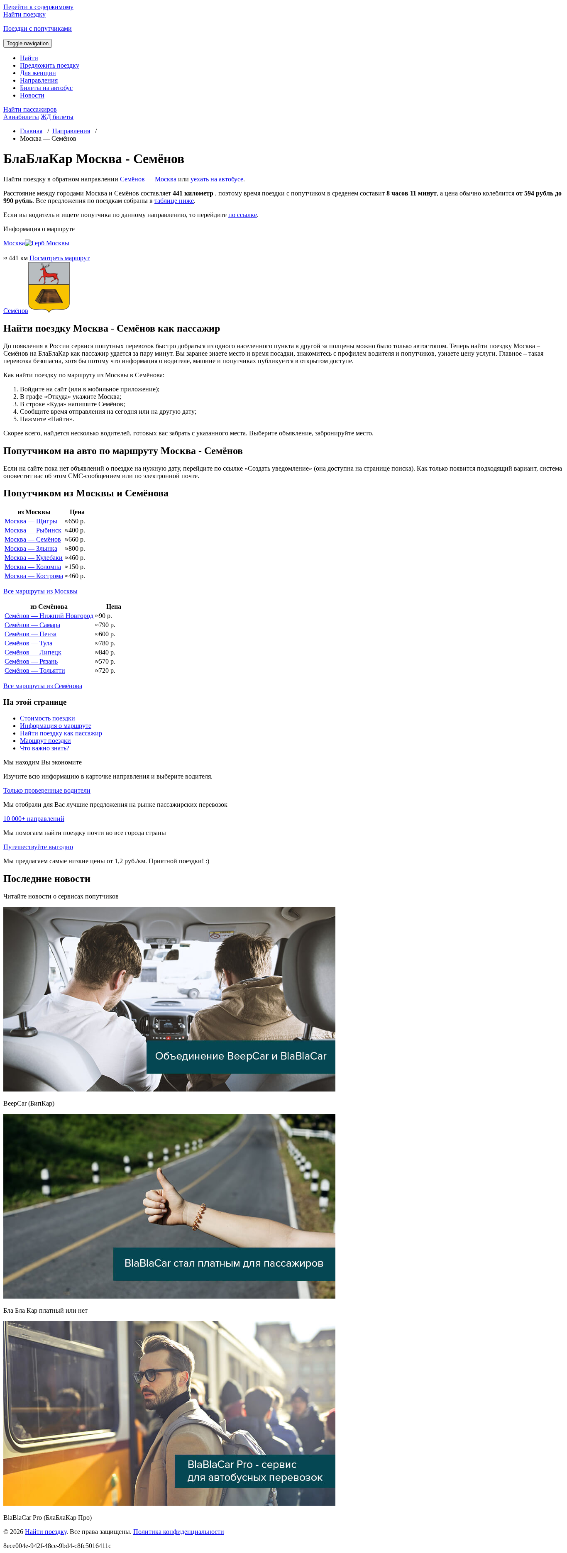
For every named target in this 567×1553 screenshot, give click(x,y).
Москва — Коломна (33, 566)
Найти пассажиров (30, 109)
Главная (31, 130)
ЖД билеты (57, 116)
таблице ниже (174, 200)
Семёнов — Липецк (33, 652)
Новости (32, 95)
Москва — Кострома (34, 575)
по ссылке (242, 214)
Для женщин (38, 72)
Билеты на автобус (46, 87)
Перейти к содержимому (38, 6)
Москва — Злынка (31, 548)
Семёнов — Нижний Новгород (49, 615)
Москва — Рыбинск (33, 530)
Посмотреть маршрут (59, 257)
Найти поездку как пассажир (61, 733)
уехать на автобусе (217, 179)
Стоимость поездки (47, 718)
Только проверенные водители (46, 790)
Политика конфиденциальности (178, 1531)
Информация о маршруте (55, 725)
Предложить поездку (49, 65)
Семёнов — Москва (148, 179)
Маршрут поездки (45, 740)
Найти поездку (45, 1531)
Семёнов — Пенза (30, 633)
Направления (39, 80)
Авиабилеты (21, 116)
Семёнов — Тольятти (35, 670)
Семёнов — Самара (32, 624)
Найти (29, 57)
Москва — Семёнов (33, 539)
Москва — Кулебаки (34, 557)
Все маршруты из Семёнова (42, 685)
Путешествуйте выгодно (38, 846)
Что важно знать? (44, 748)
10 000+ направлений (33, 818)
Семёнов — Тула (28, 643)
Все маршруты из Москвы (40, 591)
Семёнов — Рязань (31, 661)
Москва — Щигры (31, 521)
